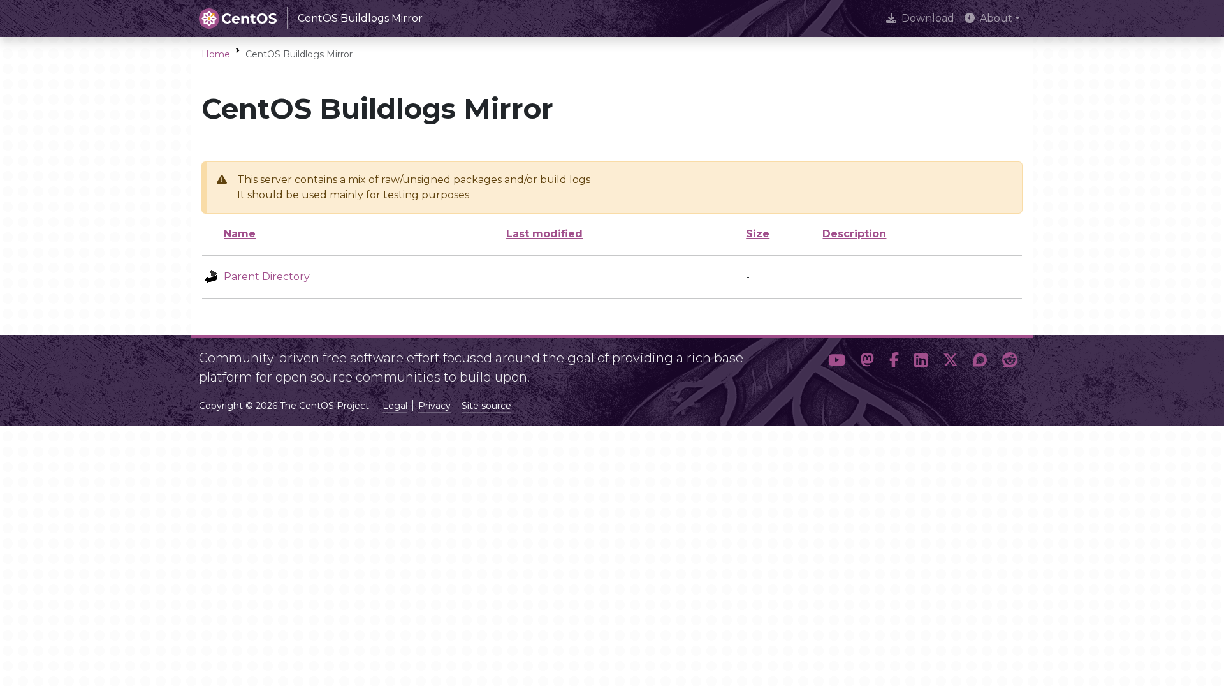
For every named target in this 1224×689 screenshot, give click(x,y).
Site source (486, 405)
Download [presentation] (927, 18)
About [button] (996, 18)
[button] (836, 362)
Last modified (544, 234)
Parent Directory (267, 276)
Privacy (434, 405)
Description (854, 234)
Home (215, 54)
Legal (394, 405)
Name (240, 234)
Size (757, 234)
